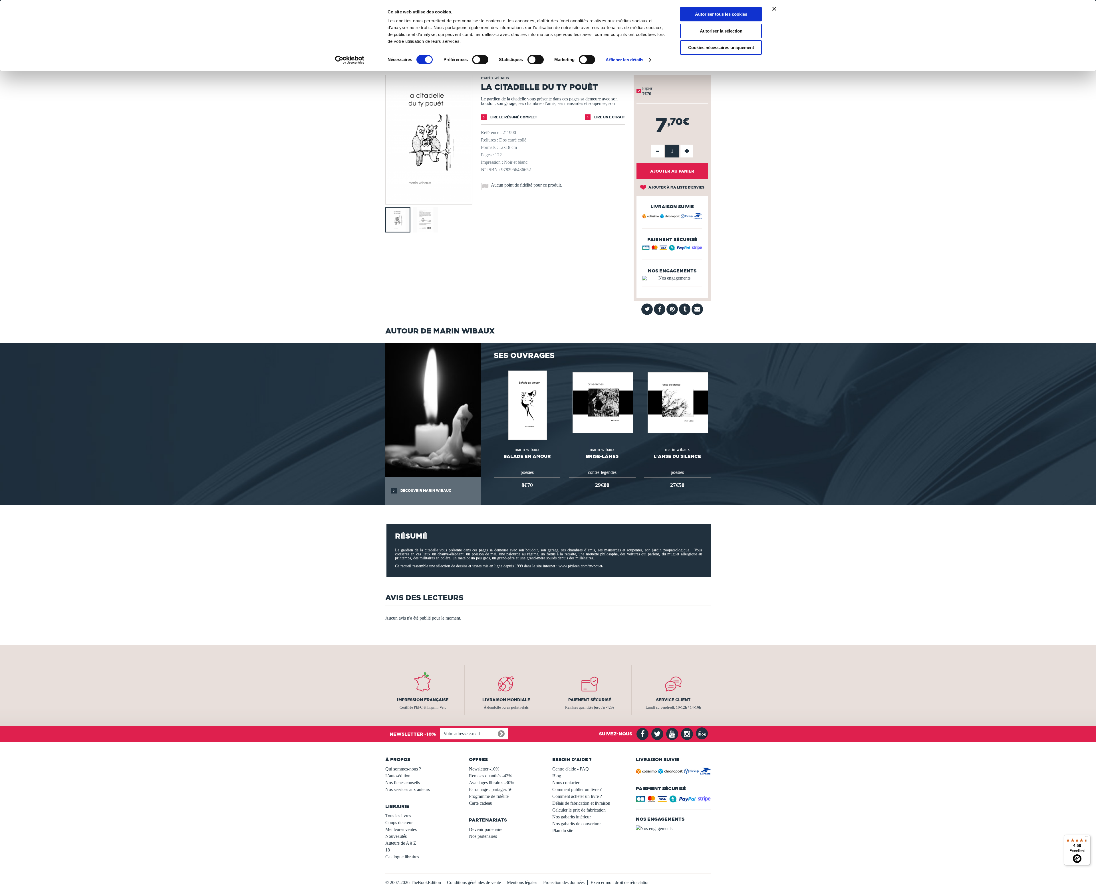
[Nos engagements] (672, 278)
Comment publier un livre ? (577, 789)
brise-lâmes (602, 456)
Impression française (422, 699)
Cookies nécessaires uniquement (721, 47)
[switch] (480, 59)
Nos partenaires (483, 836)
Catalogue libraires (402, 856)
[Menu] (1086, 838)
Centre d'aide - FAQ (570, 768)
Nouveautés (396, 836)
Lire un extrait (609, 117)
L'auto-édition (397, 775)
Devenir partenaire (485, 829)
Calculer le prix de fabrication (579, 810)
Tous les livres (398, 815)
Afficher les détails (624, 59)
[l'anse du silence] (677, 402)
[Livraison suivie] (672, 217)
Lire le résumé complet (513, 117)
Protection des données (564, 882)
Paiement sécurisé (589, 699)
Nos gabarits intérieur (571, 816)
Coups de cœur (399, 822)
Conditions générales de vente (474, 882)
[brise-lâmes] (602, 402)
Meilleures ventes (401, 829)
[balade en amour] (527, 404)
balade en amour (527, 456)
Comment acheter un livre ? (577, 796)
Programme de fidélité (489, 796)
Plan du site (562, 830)
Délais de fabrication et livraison (581, 803)
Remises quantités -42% (490, 775)
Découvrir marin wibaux (425, 490)
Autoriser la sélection (721, 31)
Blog (556, 775)
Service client (673, 699)
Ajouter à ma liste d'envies (676, 187)
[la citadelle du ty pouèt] (429, 200)
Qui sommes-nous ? (403, 768)
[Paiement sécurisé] (672, 249)
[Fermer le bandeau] (774, 9)
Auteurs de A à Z (400, 843)
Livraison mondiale (506, 699)
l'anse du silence (677, 456)
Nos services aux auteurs (407, 789)
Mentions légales (522, 882)
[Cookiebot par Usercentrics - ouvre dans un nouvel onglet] (350, 60)
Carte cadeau (480, 803)
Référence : (491, 132)
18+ (388, 849)
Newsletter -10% (484, 768)
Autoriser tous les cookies (721, 14)
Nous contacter (565, 782)
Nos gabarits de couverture (576, 823)
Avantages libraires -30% (491, 782)
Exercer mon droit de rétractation (620, 882)
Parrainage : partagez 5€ (490, 789)
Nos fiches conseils (402, 782)
